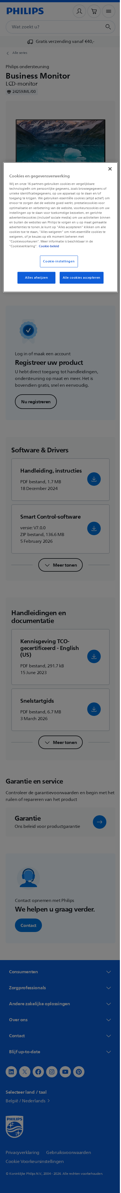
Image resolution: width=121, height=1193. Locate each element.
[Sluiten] (106, 168)
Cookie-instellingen (57, 261)
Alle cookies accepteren (79, 277)
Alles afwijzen (34, 277)
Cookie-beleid (53, 246)
